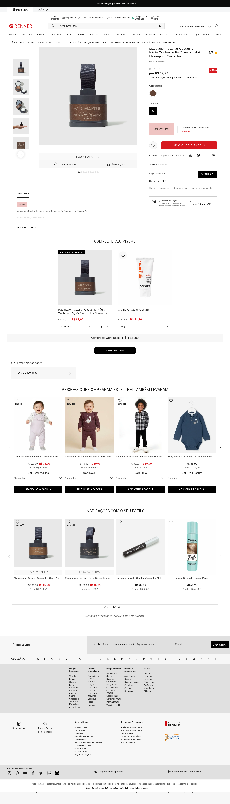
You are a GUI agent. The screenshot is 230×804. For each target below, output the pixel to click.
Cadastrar (220, 644)
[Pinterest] (17, 774)
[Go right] (21, 154)
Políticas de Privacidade (82, 784)
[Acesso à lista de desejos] (209, 27)
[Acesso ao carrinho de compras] (216, 27)
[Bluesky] (57, 774)
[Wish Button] (153, 145)
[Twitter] (41, 774)
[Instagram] (9, 774)
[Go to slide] (79, 172)
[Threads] (49, 774)
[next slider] (9, 446)
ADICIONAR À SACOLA (38, 489)
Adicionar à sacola (189, 145)
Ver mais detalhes (28, 227)
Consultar (202, 203)
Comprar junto (115, 350)
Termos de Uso (102, 784)
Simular (207, 174)
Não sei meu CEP (157, 181)
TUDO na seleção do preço (115, 3)
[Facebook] (33, 774)
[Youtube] (25, 774)
